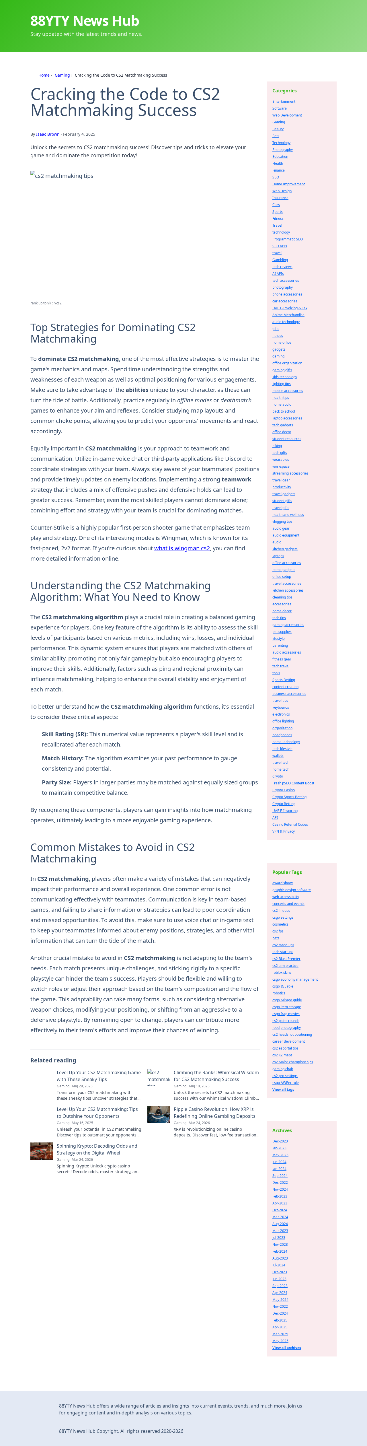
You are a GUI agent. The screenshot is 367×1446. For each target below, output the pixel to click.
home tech (280, 769)
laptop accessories (287, 418)
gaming (278, 356)
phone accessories (287, 294)
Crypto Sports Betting (289, 796)
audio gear (281, 528)
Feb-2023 (279, 1196)
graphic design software (291, 889)
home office (281, 342)
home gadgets (283, 569)
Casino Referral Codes (290, 824)
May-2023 (280, 1154)
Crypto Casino (283, 790)
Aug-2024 (280, 1223)
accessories (281, 604)
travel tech (280, 762)
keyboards (280, 707)
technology (281, 232)
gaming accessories (288, 624)
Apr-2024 (279, 1292)
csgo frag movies (286, 1013)
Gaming (62, 75)
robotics (278, 993)
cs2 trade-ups (283, 944)
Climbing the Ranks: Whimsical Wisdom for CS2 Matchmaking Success (216, 1075)
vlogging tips (282, 521)
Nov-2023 (280, 1244)
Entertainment (283, 101)
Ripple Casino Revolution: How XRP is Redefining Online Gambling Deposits (214, 1112)
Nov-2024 (280, 1189)
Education (280, 156)
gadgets (278, 349)
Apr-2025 (279, 1327)
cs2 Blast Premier (286, 958)
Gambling (280, 259)
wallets (278, 755)
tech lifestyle (282, 748)
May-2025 (280, 1340)
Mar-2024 (280, 1216)
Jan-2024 (279, 1168)
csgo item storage (286, 1006)
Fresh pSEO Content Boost (293, 783)
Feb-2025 (279, 1320)
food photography (286, 1027)
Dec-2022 (280, 1182)
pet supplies (282, 631)
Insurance (280, 197)
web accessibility (285, 896)
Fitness (278, 218)
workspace (281, 466)
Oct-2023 (279, 1272)
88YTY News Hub (84, 20)
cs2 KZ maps (282, 1055)
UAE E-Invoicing (285, 810)
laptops (278, 555)
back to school (283, 411)
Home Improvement (288, 184)
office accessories (286, 562)
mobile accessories (287, 390)
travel (277, 252)
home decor (282, 611)
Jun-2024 (279, 1161)
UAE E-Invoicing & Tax (289, 308)
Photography (282, 149)
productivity (281, 487)
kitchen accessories (288, 590)
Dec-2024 (280, 1313)
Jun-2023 (279, 1278)
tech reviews (282, 266)
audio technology (286, 321)
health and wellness (288, 514)
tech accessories (285, 280)
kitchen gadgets (285, 549)
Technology (281, 142)
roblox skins (281, 972)
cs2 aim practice (285, 965)
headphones (282, 734)
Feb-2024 (279, 1251)
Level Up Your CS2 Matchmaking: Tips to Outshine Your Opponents (97, 1112)
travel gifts (280, 507)
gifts (275, 328)
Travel (277, 225)
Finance (278, 170)
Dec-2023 (280, 1141)
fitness (277, 335)
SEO (275, 177)
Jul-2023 (278, 1237)
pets (275, 938)
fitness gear (281, 659)
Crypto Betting (283, 803)
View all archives (286, 1347)
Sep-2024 (280, 1175)
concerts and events (288, 903)
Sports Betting (283, 679)
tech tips (279, 617)
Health (277, 163)
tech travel (280, 666)
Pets (275, 135)
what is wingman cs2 (182, 548)
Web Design (282, 190)
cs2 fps (278, 931)
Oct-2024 (279, 1210)
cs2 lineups (281, 910)
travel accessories (286, 583)
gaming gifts (282, 370)
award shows (282, 883)
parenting (280, 645)
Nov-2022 (280, 1306)
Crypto (277, 776)
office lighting (283, 721)
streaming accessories (290, 473)
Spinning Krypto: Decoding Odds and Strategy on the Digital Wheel (97, 1149)
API (275, 817)
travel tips (280, 700)
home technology (286, 741)
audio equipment (285, 535)
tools (276, 672)
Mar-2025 (280, 1334)
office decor (281, 431)
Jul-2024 (278, 1265)
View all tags (283, 1089)
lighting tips (281, 383)
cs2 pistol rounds (285, 1020)
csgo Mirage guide (287, 1000)
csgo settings (282, 917)
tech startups (282, 951)
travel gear (281, 480)
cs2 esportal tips (285, 1048)
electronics (281, 714)
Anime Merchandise (288, 314)
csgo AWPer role (285, 1082)
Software (279, 108)
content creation (285, 686)
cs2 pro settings (285, 1075)
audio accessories (286, 652)
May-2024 (280, 1299)
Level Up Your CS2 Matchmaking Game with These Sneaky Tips (99, 1075)
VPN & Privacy (283, 831)
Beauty (278, 129)
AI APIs (278, 273)
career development (288, 1041)
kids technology (284, 376)
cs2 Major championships (292, 1062)
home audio (281, 404)
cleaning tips (282, 597)
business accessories (289, 693)
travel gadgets (283, 493)
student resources (286, 438)
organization (282, 728)
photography (282, 287)
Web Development (287, 115)
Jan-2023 (279, 1148)
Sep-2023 (280, 1285)
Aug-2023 (280, 1258)
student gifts (282, 500)
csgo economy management (295, 979)
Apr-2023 (279, 1203)
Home (44, 75)
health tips (280, 397)
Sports (277, 211)
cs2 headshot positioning (292, 1034)
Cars (276, 204)
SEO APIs (279, 246)
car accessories (284, 301)
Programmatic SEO (287, 239)
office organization (287, 363)
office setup (281, 576)
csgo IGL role (282, 986)
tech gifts (279, 452)
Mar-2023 (280, 1230)
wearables (280, 459)
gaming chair (282, 1068)
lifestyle (278, 638)
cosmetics (280, 924)
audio (276, 542)
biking (277, 445)
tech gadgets (282, 425)
